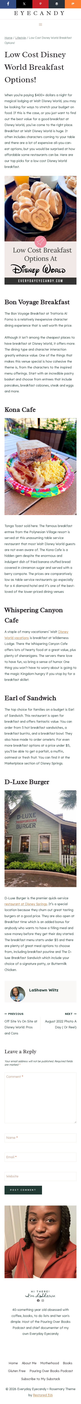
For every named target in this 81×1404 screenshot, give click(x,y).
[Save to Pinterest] (40, 4)
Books (67, 1363)
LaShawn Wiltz (43, 990)
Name (12, 1138)
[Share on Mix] (73, 4)
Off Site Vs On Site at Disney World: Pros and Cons (21, 1023)
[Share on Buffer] (57, 4)
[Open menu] (40, 24)
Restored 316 (43, 1395)
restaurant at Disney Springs (26, 904)
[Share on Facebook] (8, 4)
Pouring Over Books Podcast (51, 1371)
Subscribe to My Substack (40, 1379)
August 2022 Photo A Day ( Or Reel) (60, 1020)
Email (11, 1157)
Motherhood (49, 1363)
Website (12, 1176)
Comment (14, 1077)
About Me (29, 1363)
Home (13, 1363)
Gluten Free (17, 1371)
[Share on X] (24, 4)
